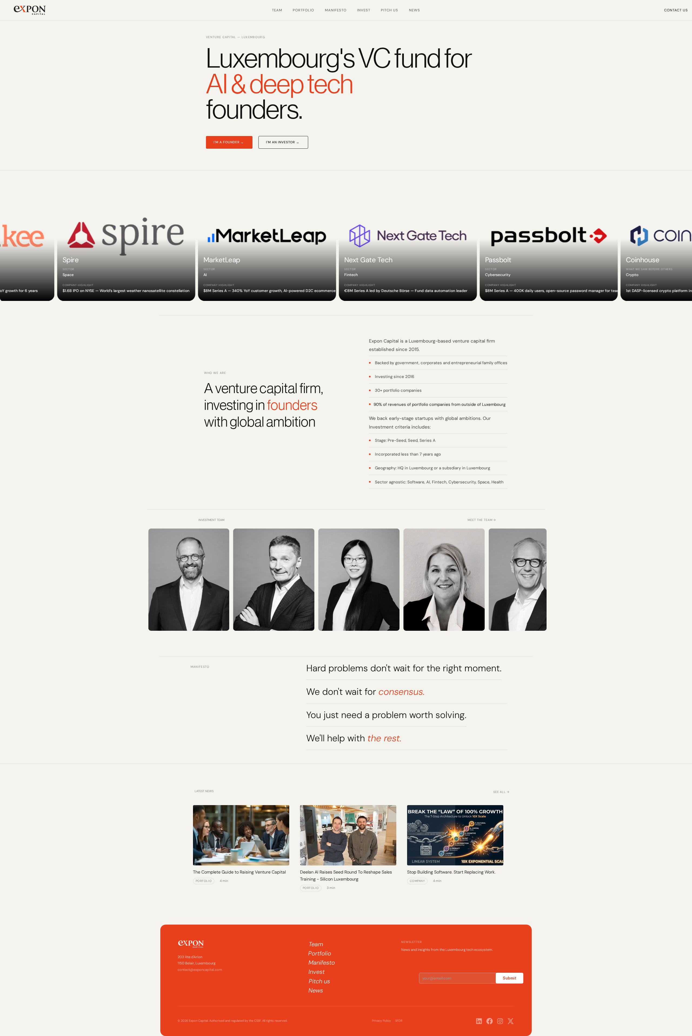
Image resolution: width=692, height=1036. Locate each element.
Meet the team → (482, 520)
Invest (363, 10)
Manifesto (336, 10)
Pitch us (389, 10)
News (414, 10)
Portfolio (303, 10)
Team (277, 10)
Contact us (676, 10)
